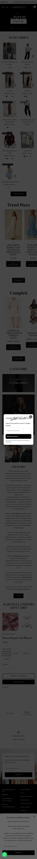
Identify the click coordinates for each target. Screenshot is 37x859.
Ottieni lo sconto (12, 436)
